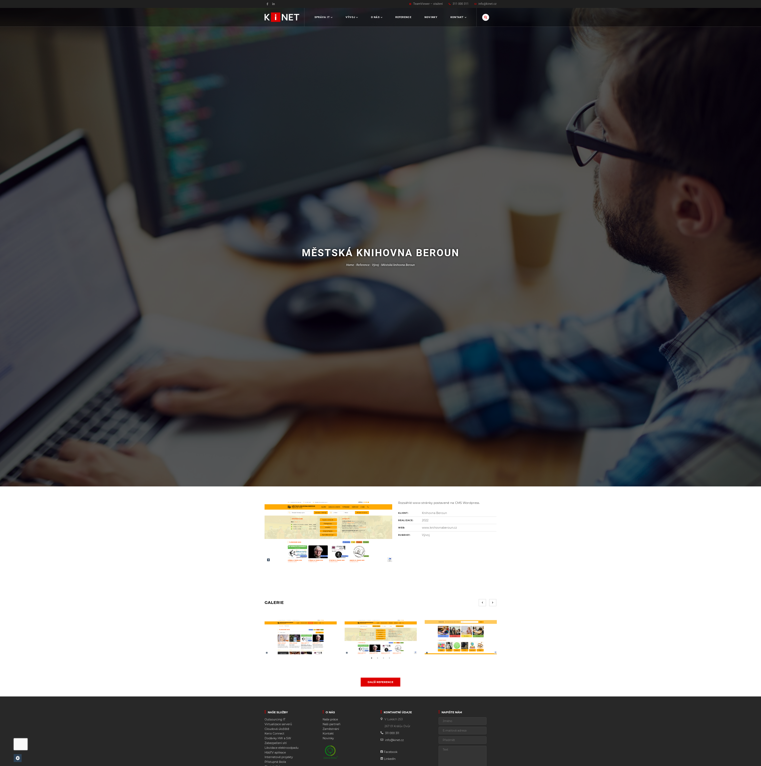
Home (350, 265)
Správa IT (322, 17)
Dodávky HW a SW (278, 738)
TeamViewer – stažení (428, 4)
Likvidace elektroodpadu (281, 748)
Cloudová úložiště (277, 729)
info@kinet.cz (487, 4)
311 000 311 (460, 4)
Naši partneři (331, 724)
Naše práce (330, 719)
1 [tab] (372, 658)
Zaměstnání (331, 729)
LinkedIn (390, 759)
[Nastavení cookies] (18, 758)
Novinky (430, 17)
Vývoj (350, 17)
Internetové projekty (279, 757)
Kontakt (457, 17)
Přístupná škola (275, 762)
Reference (403, 17)
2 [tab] (378, 658)
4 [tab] (389, 658)
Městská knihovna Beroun (398, 265)
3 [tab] (383, 658)
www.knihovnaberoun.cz (439, 527)
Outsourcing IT (275, 719)
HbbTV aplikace (275, 752)
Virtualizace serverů (278, 724)
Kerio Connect (274, 733)
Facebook (390, 752)
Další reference (380, 682)
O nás (375, 17)
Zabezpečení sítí (276, 743)
